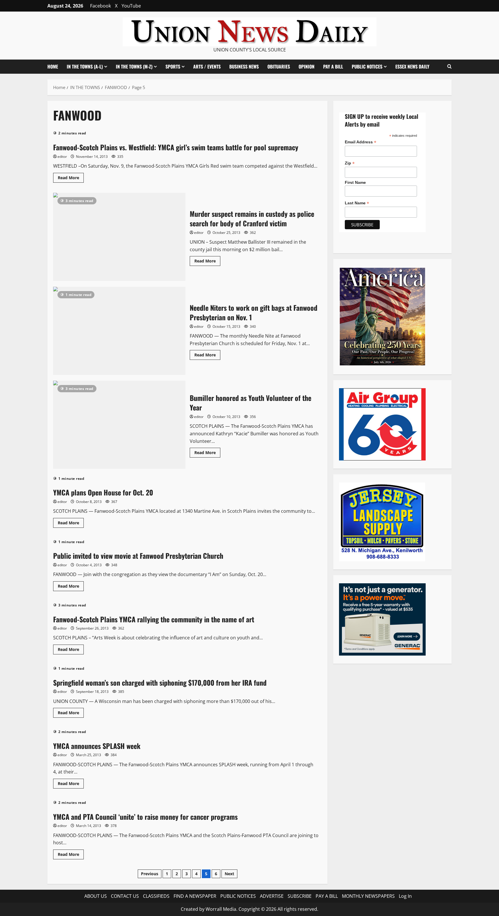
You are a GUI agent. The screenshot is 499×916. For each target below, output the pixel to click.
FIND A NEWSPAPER (195, 896)
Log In (405, 896)
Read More (71, 179)
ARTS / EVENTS (207, 66)
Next (229, 873)
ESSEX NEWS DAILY (412, 66)
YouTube (131, 6)
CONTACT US (125, 896)
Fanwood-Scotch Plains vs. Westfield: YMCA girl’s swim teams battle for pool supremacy (175, 147)
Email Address (360, 142)
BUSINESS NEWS (244, 66)
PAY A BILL (333, 66)
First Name (355, 182)
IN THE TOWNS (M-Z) (134, 66)
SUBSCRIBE (300, 896)
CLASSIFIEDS (156, 896)
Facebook (100, 6)
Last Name (357, 203)
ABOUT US (95, 896)
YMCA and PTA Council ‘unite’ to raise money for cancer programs (145, 816)
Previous (149, 873)
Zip (350, 163)
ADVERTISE (272, 896)
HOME (52, 66)
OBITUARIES (278, 66)
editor (62, 156)
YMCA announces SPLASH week (96, 746)
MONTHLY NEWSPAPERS (368, 896)
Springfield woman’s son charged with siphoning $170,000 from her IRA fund (160, 682)
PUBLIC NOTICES (238, 896)
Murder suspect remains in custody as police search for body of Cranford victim (119, 237)
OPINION (306, 66)
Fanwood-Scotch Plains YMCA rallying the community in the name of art (153, 619)
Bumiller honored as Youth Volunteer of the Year (119, 425)
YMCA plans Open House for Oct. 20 (103, 492)
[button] (449, 66)
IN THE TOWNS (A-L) (85, 66)
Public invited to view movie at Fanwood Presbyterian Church (138, 555)
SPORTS (172, 66)
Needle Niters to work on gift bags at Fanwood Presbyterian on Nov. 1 (119, 331)
